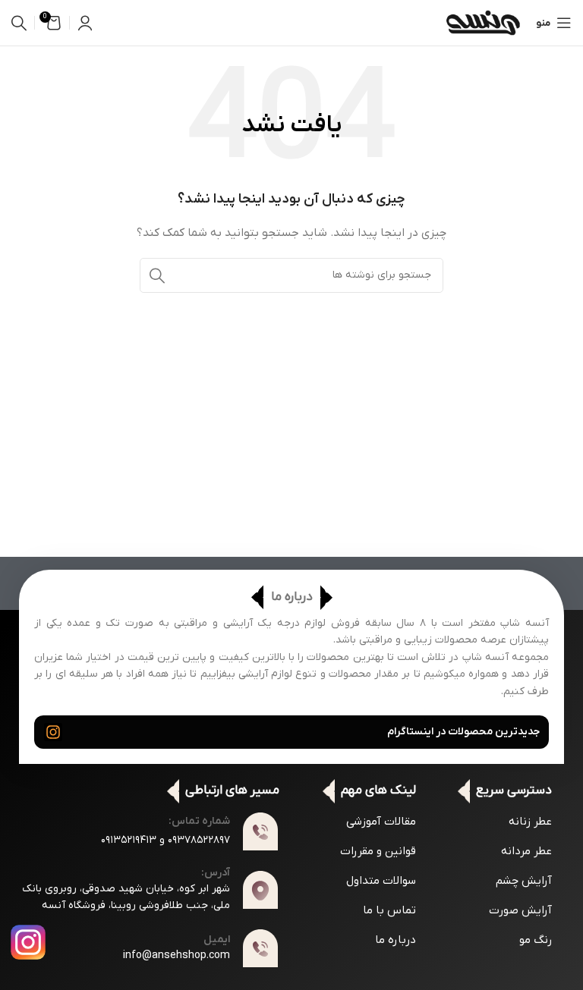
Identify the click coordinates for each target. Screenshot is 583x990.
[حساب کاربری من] (85, 23)
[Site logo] (483, 22)
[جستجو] (19, 23)
